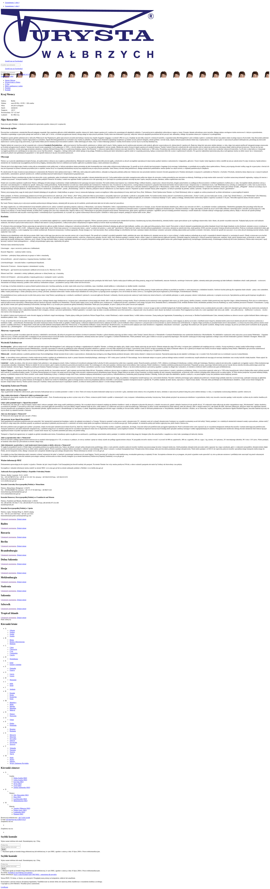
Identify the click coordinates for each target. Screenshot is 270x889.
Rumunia (13, 731)
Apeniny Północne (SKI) (22, 808)
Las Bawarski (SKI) (20, 799)
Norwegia (13, 716)
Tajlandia (13, 748)
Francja (12, 670)
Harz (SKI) (17, 797)
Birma (12, 640)
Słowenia (13, 737)
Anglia (12, 634)
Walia (12, 758)
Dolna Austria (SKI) (20, 778)
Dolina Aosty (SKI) (20, 810)
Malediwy (13, 702)
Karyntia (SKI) (19, 782)
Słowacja (13, 735)
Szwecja (12, 744)
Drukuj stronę (21, 519)
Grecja (12, 674)
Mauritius (13, 708)
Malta (12, 704)
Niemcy (12, 714)
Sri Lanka (13, 739)
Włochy (12, 761)
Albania (12, 630)
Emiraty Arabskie (15, 664)
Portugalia (13, 725)
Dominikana (14, 659)
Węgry (12, 759)
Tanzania (13, 750)
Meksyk (12, 710)
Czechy (12, 655)
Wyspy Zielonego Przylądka (19, 763)
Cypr (11, 651)
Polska (12, 723)
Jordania (12, 689)
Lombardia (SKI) (19, 812)
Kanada (12, 693)
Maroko (12, 706)
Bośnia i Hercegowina (17, 642)
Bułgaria (12, 644)
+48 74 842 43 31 (24, 74)
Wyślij (3, 849)
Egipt (11, 663)
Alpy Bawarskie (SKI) (21, 795)
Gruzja (12, 676)
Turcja (12, 754)
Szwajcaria (13, 742)
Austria (12, 636)
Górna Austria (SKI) (20, 780)
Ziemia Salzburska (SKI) (22, 787)
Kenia (12, 695)
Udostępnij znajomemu (8, 519)
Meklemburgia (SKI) (20, 801)
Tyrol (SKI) (17, 785)
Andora (12, 632)
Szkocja (12, 740)
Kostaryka (13, 697)
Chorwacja (13, 649)
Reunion (12, 729)
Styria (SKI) (18, 784)
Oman (12, 720)
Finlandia (13, 668)
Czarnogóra (14, 653)
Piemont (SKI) (18, 814)
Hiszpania (13, 680)
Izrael (11, 685)
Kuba (11, 699)
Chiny (12, 647)
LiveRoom (4, 887)
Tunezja (12, 752)
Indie (11, 683)
